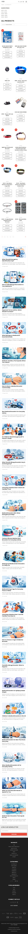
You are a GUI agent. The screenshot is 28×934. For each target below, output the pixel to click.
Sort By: (3, 24)
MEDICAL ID (14, 872)
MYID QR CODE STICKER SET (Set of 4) (20, 46)
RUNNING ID (14, 870)
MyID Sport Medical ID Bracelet (7, 148)
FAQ (14, 844)
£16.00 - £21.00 (4, 15)
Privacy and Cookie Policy (14, 846)
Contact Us (14, 853)
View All (14, 894)
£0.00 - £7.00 (4, 10)
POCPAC (14, 891)
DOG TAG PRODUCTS (14, 875)
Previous (2, 932)
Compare (7, 54)
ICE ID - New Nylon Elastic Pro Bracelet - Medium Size (20, 185)
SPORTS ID (14, 867)
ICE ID (14, 887)
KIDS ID (14, 877)
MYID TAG (7, 80)
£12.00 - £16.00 (4, 13)
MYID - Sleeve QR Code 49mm (7, 114)
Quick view (7, 52)
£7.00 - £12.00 (4, 12)
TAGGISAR (14, 892)
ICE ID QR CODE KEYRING (21, 112)
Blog (14, 851)
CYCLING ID (14, 869)
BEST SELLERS (14, 865)
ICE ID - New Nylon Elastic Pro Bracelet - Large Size (7, 185)
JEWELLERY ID (14, 874)
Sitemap (14, 856)
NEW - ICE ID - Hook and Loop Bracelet (21, 81)
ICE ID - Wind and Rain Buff (20, 220)
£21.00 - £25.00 (4, 17)
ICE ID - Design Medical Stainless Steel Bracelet (7, 221)
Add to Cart (20, 56)
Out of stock (20, 230)
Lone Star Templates (16, 929)
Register (16, 855)
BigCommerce (16, 927)
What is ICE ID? (14, 848)
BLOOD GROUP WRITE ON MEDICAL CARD (7, 46)
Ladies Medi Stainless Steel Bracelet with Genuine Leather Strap (21, 149)
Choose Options (7, 57)
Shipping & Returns (14, 850)
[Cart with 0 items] (23, 1)
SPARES (14, 879)
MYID (14, 889)
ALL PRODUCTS (14, 864)
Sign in (11, 855)
